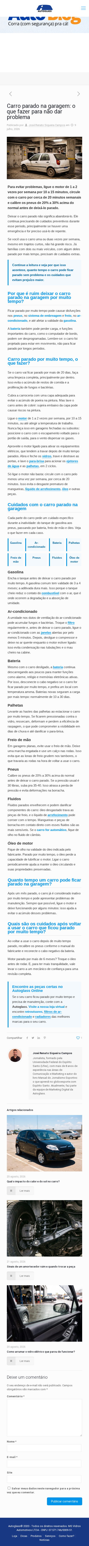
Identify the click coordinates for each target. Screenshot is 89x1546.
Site (9, 1472)
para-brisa (36, 461)
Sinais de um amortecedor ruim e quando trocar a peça (41, 1266)
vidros (46, 456)
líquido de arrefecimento (42, 489)
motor (22, 418)
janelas (46, 632)
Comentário (15, 1396)
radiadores (43, 1016)
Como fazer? (66, 1536)
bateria (58, 667)
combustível (50, 593)
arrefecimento (58, 815)
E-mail (12, 1457)
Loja (14, 1536)
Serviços (50, 1536)
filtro (71, 622)
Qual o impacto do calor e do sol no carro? (33, 1181)
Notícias (44, 1539)
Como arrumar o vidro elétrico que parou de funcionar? (41, 1351)
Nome (11, 1441)
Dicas (23, 1536)
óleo (65, 489)
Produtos (36, 1536)
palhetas (32, 466)
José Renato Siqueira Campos (47, 125)
